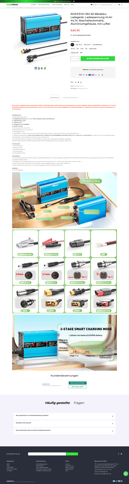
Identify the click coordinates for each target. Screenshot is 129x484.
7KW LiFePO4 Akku (12, 469)
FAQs (66, 470)
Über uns (67, 464)
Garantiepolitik (39, 465)
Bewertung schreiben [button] (78, 383)
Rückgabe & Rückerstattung (43, 470)
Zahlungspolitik (69, 469)
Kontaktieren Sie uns (82, 88)
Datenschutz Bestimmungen (43, 469)
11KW (8, 465)
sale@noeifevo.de (78, 86)
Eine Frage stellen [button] (77, 386)
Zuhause (8, 7)
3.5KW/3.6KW (10, 467)
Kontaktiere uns (69, 465)
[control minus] (72, 58)
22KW (8, 464)
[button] (94, 4)
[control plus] (78, 58)
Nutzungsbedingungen (42, 467)
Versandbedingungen (41, 464)
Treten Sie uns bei (72, 454)
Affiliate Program (69, 467)
